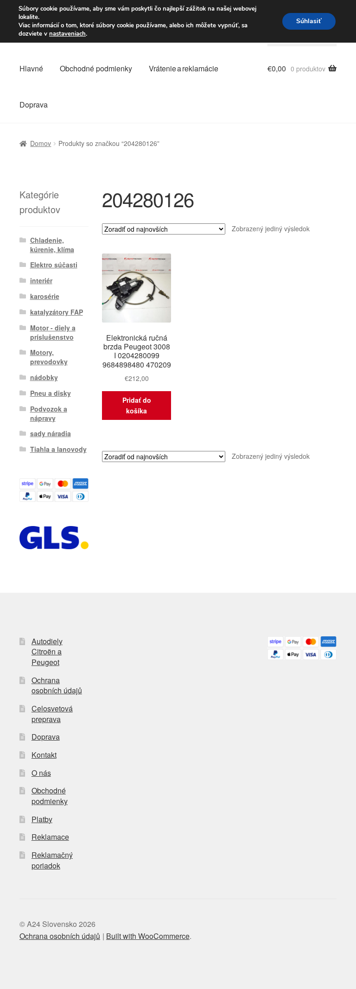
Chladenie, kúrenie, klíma (52, 244)
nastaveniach (67, 34)
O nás (41, 772)
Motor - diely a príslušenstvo (53, 332)
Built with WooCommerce (148, 936)
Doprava (33, 104)
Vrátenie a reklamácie (183, 68)
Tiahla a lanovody (58, 449)
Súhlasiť (309, 21)
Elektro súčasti (53, 264)
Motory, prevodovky (49, 357)
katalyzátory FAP (56, 312)
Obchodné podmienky (96, 68)
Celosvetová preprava (52, 713)
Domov (40, 143)
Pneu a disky (50, 393)
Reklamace (50, 836)
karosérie (44, 296)
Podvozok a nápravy (48, 413)
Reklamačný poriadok (52, 860)
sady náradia (50, 433)
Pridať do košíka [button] (136, 405)
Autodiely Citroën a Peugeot (47, 651)
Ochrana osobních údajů (57, 685)
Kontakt (44, 754)
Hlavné (31, 68)
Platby (42, 819)
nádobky (44, 377)
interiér (41, 280)
